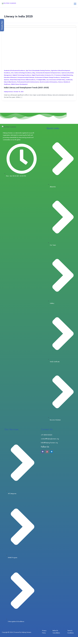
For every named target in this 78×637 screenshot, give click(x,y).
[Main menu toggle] (75, 3)
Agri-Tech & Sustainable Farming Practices (38, 70)
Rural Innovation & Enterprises (48, 82)
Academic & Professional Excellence (14, 70)
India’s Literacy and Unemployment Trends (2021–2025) (26, 87)
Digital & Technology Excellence (22, 75)
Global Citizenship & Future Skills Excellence (22, 79)
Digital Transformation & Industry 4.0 (42, 75)
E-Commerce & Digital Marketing (63, 75)
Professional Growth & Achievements (28, 82)
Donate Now (2, 25)
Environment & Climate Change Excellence (47, 77)
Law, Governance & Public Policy (55, 79)
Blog (33, 72)
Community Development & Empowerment (48, 72)
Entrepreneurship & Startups (26, 77)
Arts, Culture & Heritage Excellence (21, 72)
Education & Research (10, 77)
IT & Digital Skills (41, 79)
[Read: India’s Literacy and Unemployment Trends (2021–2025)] (39, 46)
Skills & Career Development (19, 84)
